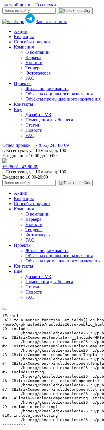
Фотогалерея (38, 73)
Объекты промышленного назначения (63, 99)
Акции (20, 31)
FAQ (30, 78)
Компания (24, 47)
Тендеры (33, 67)
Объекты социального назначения (59, 93)
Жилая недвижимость (46, 88)
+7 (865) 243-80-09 (35, 145)
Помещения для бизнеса (49, 119)
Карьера (33, 57)
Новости (33, 62)
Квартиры (24, 36)
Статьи (32, 125)
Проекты (22, 83)
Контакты (23, 104)
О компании (37, 52)
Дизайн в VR (38, 114)
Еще (18, 109)
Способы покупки (32, 41)
